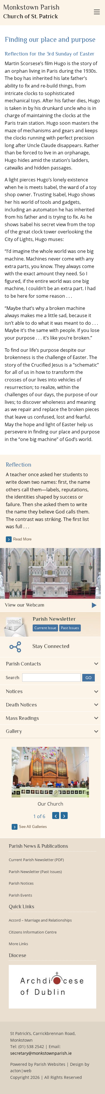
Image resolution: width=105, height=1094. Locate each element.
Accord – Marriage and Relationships (40, 920)
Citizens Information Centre (33, 932)
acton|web (21, 1070)
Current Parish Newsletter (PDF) (36, 860)
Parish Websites (49, 1064)
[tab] (50, 663)
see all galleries (33, 826)
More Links (18, 944)
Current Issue (45, 627)
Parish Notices (21, 883)
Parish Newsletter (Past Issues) (35, 872)
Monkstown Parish (31, 11)
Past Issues (70, 627)
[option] (50, 777)
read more (22, 539)
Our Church (50, 804)
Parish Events (20, 895)
